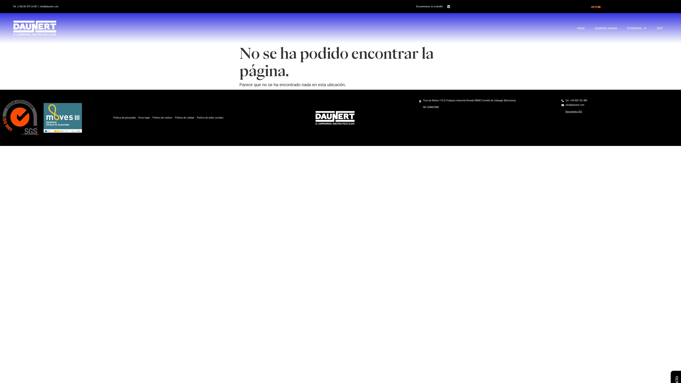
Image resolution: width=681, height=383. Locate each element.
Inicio (581, 28)
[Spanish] (599, 6)
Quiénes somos (606, 28)
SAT (660, 28)
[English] (592, 6)
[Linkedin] (448, 7)
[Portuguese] (596, 6)
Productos (634, 28)
